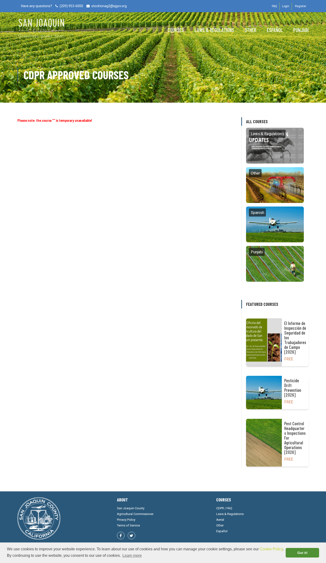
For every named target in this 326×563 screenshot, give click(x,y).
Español (275, 30)
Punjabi (301, 30)
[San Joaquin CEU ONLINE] (41, 31)
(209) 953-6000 (71, 6)
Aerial (220, 519)
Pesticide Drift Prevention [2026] (292, 387)
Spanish (274, 224)
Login (285, 6)
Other (250, 30)
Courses (176, 30)
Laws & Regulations (214, 30)
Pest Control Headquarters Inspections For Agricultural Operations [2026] (295, 438)
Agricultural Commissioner (135, 514)
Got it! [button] (302, 553)
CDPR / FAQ (224, 508)
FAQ (274, 6)
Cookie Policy (271, 549)
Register (300, 6)
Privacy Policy (126, 519)
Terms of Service (128, 525)
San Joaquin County (130, 508)
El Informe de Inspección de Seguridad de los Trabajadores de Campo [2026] (295, 337)
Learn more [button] (132, 555)
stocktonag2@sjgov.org (109, 6)
